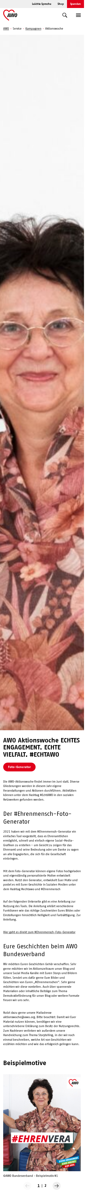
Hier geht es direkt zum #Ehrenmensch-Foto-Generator (39, 932)
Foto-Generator (19, 767)
